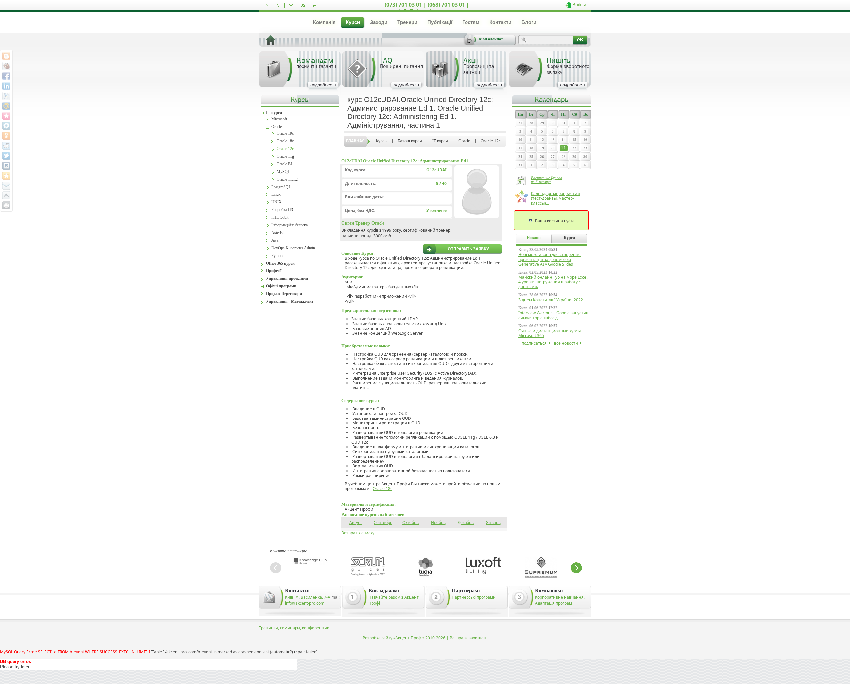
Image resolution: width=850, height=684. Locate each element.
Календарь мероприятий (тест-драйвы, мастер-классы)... (555, 198)
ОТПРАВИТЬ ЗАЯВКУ (468, 249)
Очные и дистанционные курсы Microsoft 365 (549, 333)
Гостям (470, 22)
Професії (273, 270)
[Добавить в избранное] (278, 5)
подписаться (534, 343)
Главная (355, 141)
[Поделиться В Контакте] (6, 166)
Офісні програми (281, 286)
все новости (566, 343)
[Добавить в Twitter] (6, 156)
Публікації (439, 22)
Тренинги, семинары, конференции (294, 628)
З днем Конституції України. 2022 (550, 300)
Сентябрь (383, 522)
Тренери (407, 22)
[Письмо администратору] (291, 5)
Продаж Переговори (284, 293)
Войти (579, 4)
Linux (276, 194)
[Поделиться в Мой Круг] (6, 126)
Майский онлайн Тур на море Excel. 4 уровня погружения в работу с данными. (553, 282)
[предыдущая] (275, 567)
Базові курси (410, 141)
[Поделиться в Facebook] (6, 76)
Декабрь (466, 522)
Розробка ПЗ (282, 209)
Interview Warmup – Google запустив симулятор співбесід (553, 315)
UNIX (276, 202)
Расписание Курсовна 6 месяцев (546, 180)
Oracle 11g (285, 156)
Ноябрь (438, 522)
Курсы (381, 141)
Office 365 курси (280, 263)
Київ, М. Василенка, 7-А (307, 597)
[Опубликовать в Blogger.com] (6, 56)
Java (274, 240)
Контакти (500, 22)
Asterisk (278, 232)
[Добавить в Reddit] (6, 146)
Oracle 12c (491, 141)
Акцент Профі (408, 638)
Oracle (464, 141)
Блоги (528, 22)
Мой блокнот (491, 39)
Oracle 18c (382, 488)
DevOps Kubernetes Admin (293, 248)
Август (355, 522)
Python (277, 255)
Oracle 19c (285, 133)
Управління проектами (287, 278)
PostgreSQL (281, 187)
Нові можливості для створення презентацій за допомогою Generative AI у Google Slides (549, 259)
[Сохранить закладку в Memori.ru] (6, 116)
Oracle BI (284, 164)
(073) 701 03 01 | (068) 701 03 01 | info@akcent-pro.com (427, 8)
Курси (353, 22)
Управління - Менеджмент (290, 301)
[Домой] (266, 5)
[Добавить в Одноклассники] (6, 136)
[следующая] (576, 567)
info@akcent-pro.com (304, 603)
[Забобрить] (6, 66)
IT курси (440, 141)
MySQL (283, 171)
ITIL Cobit (279, 217)
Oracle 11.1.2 (287, 179)
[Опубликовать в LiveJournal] (6, 96)
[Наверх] (6, 195)
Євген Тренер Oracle (362, 223)
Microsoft (279, 119)
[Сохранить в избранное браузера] (6, 176)
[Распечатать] (6, 205)
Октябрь (410, 522)
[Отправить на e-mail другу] (6, 186)
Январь (493, 522)
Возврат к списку (357, 533)
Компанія (324, 22)
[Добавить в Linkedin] (6, 86)
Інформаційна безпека (289, 225)
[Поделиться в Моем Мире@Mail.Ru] (6, 106)
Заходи (378, 22)
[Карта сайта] (303, 5)
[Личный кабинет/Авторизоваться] (314, 5)
